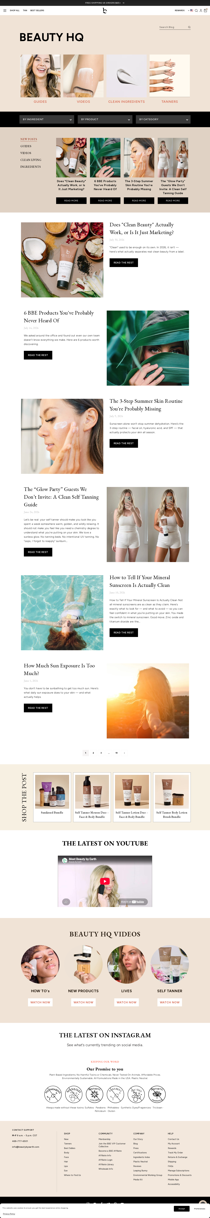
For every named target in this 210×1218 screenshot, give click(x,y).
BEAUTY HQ (51, 37)
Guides (25, 146)
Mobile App (173, 1179)
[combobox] (173, 27)
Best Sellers (37, 10)
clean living (30, 160)
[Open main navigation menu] (5, 11)
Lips (66, 1166)
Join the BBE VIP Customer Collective (112, 1145)
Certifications (140, 1152)
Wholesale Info (106, 1169)
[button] (205, 10)
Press (136, 1148)
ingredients (30, 167)
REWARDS (180, 10)
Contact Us (173, 1139)
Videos (25, 153)
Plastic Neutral (140, 1161)
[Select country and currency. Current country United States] (190, 10)
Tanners (68, 1143)
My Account (174, 1143)
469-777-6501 (20, 1141)
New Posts (28, 139)
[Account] (201, 10)
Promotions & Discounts (180, 1175)
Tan (25, 10)
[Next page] (124, 753)
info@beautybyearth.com (25, 1147)
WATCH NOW (40, 1002)
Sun (66, 1170)
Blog (135, 1143)
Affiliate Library (106, 1164)
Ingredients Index (141, 1157)
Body (66, 1152)
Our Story (138, 1139)
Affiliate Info (105, 1155)
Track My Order (175, 1152)
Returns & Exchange (177, 1157)
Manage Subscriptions (178, 1170)
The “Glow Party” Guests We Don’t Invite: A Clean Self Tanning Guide (61, 497)
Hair (66, 1161)
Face (66, 1157)
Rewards (172, 1148)
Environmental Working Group (147, 1175)
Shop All (14, 10)
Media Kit (138, 1179)
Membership (104, 1139)
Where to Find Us (72, 1175)
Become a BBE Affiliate (110, 1151)
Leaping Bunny (140, 1170)
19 (116, 753)
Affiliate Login (105, 1160)
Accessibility (174, 1184)
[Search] (196, 10)
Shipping (172, 1161)
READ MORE (71, 200)
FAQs (170, 1166)
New (66, 1139)
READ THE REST (124, 262)
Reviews (137, 1166)
